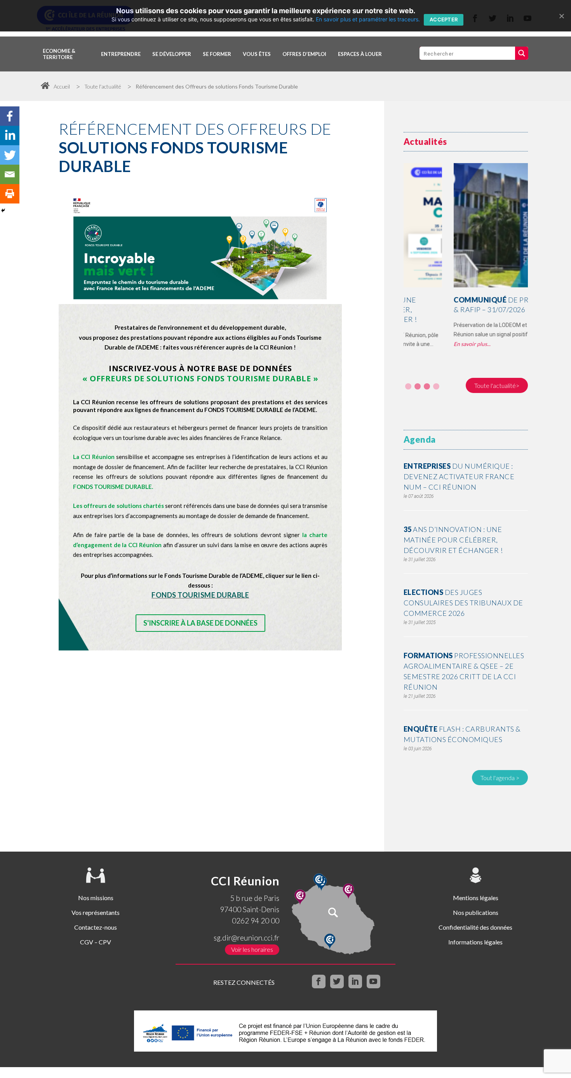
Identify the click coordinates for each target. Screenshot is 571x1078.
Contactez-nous (95, 927)
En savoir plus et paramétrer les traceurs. (368, 19)
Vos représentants (95, 912)
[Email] (9, 174)
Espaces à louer (360, 54)
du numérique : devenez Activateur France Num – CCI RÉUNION (459, 476)
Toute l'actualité (102, 86)
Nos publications (475, 912)
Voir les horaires (252, 949)
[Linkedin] (9, 135)
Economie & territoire (59, 54)
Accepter (444, 19)
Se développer (171, 54)
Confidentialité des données (475, 927)
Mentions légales (475, 897)
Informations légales (475, 942)
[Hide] (3, 210)
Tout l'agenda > (499, 777)
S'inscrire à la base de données (200, 623)
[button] (408, 386)
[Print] (9, 193)
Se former (217, 54)
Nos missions (95, 897)
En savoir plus (420, 344)
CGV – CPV (95, 942)
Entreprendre (121, 54)
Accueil (62, 86)
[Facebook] (9, 116)
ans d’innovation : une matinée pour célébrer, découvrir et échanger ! (453, 540)
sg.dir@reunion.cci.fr (246, 937)
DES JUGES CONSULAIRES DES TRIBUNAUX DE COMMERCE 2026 (463, 602)
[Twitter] (9, 155)
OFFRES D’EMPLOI (304, 54)
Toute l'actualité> (496, 385)
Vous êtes (257, 54)
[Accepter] (561, 16)
